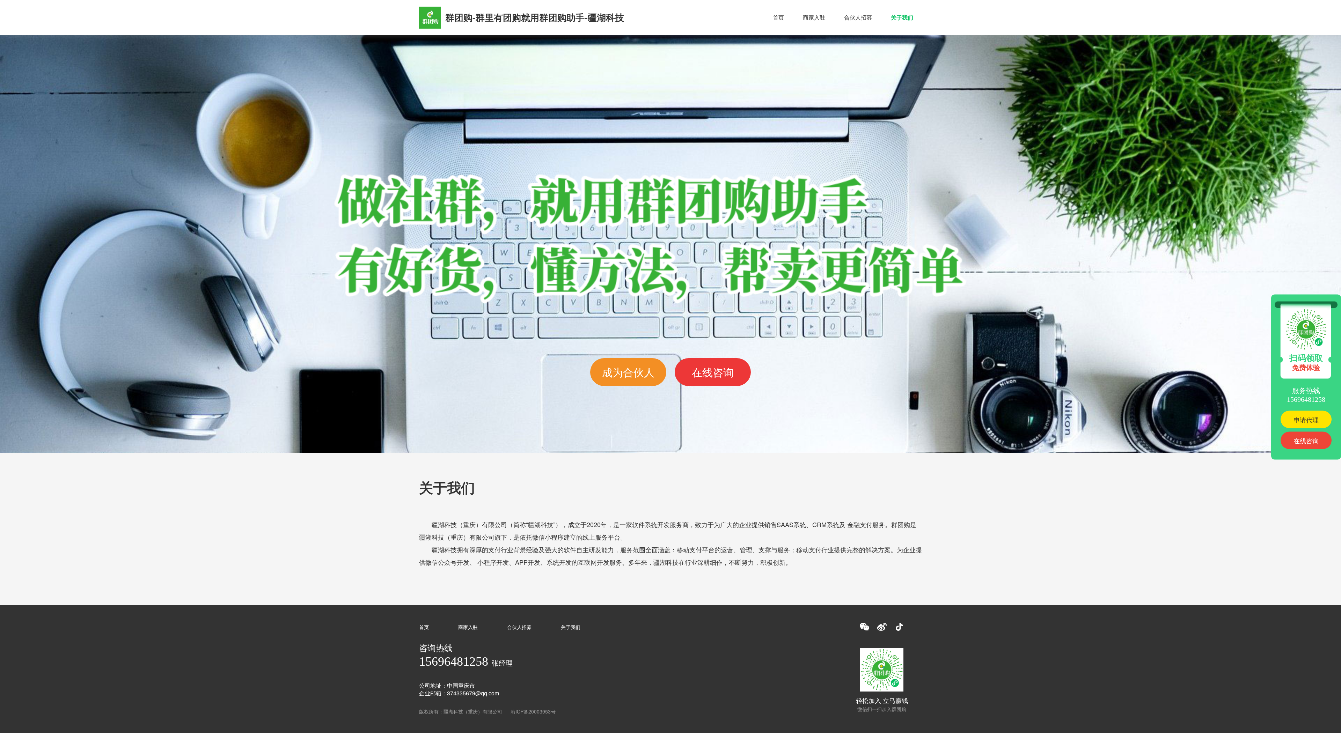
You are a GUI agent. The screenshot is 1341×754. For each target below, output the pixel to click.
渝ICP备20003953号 (533, 711)
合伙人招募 (858, 17)
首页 (778, 17)
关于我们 (902, 17)
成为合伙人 (628, 371)
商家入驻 (814, 17)
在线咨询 (713, 371)
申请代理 (1306, 419)
